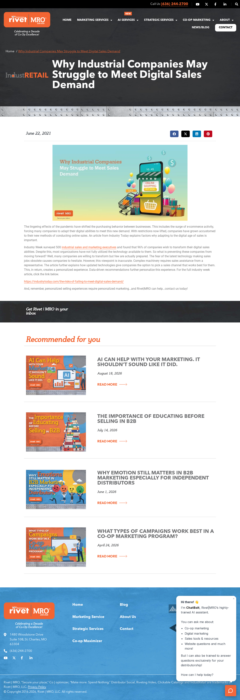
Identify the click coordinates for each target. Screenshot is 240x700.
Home (67, 20)
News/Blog (200, 27)
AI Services (126, 20)
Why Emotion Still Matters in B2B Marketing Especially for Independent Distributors (153, 478)
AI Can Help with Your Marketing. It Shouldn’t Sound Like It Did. (148, 362)
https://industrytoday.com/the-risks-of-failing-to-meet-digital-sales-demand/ (74, 281)
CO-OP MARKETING (197, 20)
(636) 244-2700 (174, 4)
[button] (234, 4)
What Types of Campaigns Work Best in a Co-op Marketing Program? (155, 534)
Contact (225, 27)
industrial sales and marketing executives (89, 247)
